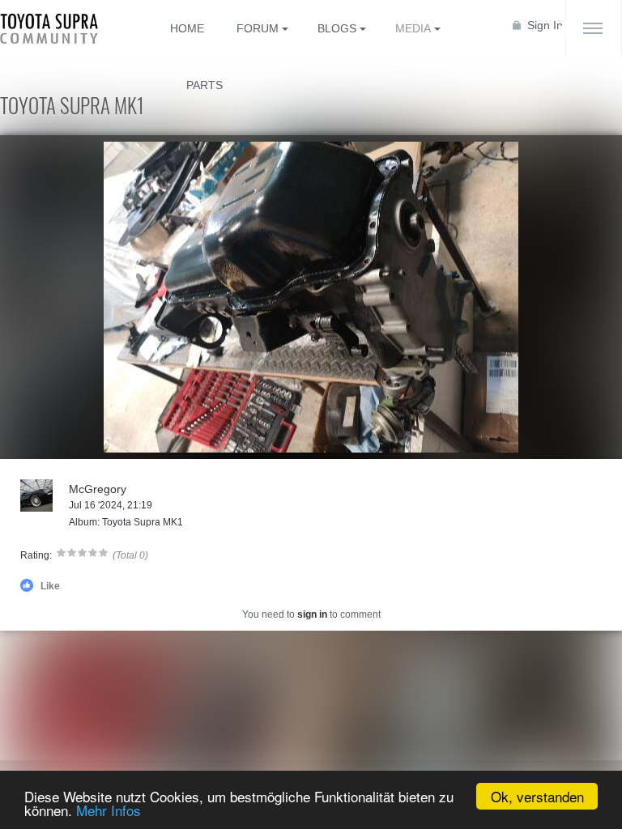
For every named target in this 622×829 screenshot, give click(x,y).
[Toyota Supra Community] (60, 28)
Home (187, 28)
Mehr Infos (108, 810)
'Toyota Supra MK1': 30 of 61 (73, 445)
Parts (204, 85)
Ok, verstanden (537, 796)
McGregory (97, 489)
